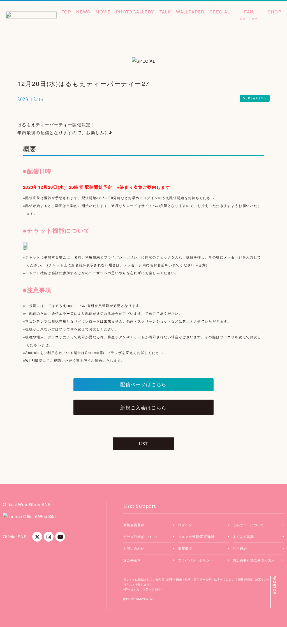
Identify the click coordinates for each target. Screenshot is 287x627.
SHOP (274, 12)
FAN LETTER (249, 15)
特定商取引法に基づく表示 (254, 560)
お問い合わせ (133, 548)
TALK (165, 12)
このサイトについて (248, 524)
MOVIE (103, 12)
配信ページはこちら (143, 384)
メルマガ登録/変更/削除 (196, 536)
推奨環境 (185, 548)
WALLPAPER (190, 12)
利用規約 (240, 548)
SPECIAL (220, 12)
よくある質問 (243, 536)
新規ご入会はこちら (143, 407)
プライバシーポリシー (195, 560)
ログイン (185, 524)
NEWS (83, 12)
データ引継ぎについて (140, 536)
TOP (66, 12)
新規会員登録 (133, 524)
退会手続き (132, 560)
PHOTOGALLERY (135, 12)
